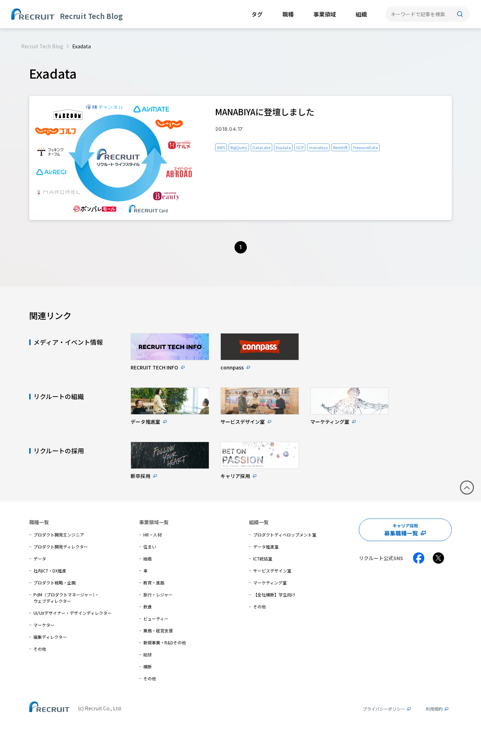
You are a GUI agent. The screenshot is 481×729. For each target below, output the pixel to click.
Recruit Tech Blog (42, 46)
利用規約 (434, 709)
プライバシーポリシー (384, 709)
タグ (257, 14)
